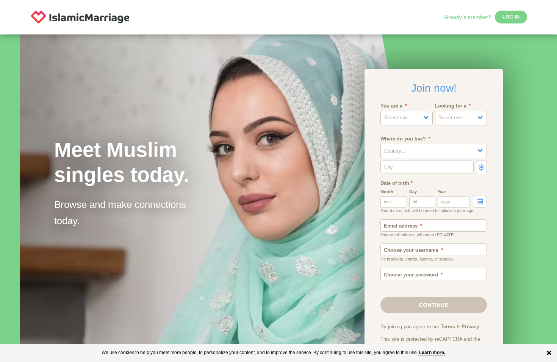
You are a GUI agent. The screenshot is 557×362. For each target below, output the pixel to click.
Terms (448, 326)
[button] (406, 118)
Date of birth (396, 183)
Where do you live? (403, 139)
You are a (391, 106)
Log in (510, 17)
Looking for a (450, 106)
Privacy (470, 326)
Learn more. (432, 352)
